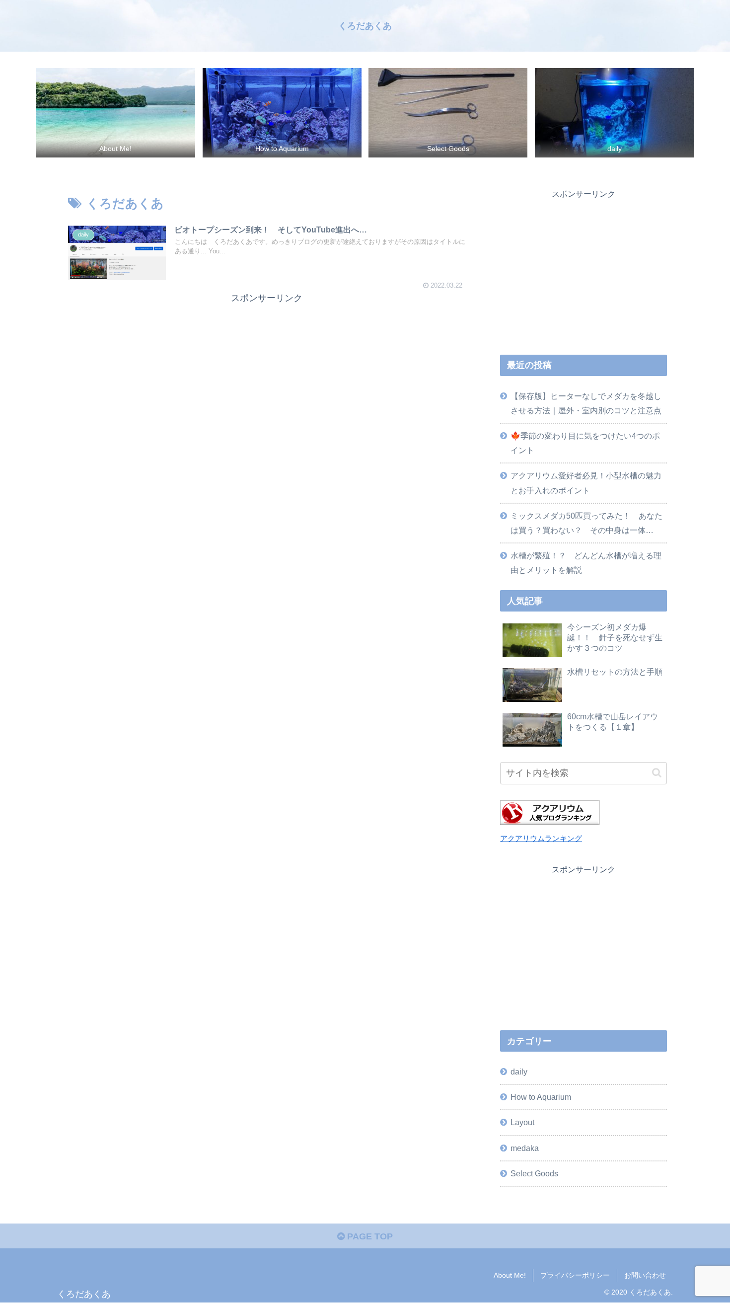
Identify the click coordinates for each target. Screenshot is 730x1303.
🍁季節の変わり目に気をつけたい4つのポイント (585, 443)
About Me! (510, 1275)
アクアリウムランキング (541, 839)
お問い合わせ (645, 1275)
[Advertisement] (266, 375)
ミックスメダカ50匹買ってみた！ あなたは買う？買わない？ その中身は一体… (586, 523)
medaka (525, 1148)
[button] (656, 772)
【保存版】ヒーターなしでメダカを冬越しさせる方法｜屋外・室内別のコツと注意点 (586, 403)
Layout (522, 1122)
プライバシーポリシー (575, 1275)
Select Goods (534, 1173)
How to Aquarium (541, 1096)
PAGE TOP (369, 1236)
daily (519, 1071)
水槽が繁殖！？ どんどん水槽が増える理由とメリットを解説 (586, 562)
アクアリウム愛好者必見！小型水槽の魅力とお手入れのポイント (586, 482)
